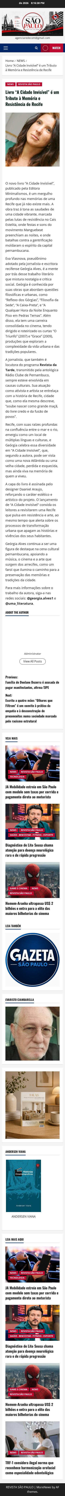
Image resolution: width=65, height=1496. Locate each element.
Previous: (32, 682)
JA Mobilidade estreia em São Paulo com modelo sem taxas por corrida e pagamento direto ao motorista (31, 791)
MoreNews (43, 1487)
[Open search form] (36, 47)
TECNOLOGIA (17, 776)
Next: (31, 708)
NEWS (10, 84)
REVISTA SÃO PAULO (29, 84)
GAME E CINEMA (18, 888)
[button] (6, 48)
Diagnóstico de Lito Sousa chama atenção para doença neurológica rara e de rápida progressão (29, 850)
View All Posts (32, 661)
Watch (56, 48)
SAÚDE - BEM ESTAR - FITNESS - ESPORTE (31, 834)
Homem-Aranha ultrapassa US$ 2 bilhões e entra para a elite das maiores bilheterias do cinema (29, 908)
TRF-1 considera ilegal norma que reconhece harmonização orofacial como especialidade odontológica (30, 1467)
